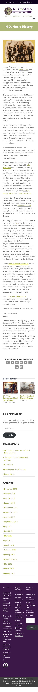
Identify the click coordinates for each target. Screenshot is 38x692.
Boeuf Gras (8, 465)
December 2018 (10, 489)
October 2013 (9, 517)
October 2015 (9, 498)
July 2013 (8, 526)
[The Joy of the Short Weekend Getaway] (27, 387)
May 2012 (8, 564)
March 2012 (9, 568)
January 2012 (9, 573)
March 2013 (9, 545)
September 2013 (11, 522)
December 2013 (10, 508)
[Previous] (4, 392)
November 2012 (10, 559)
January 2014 (9, 503)
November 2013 (10, 512)
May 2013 (8, 536)
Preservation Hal (24, 206)
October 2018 (9, 493)
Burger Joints (9, 474)
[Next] (33, 392)
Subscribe (9, 435)
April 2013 (8, 540)
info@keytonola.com (25, 2)
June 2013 (8, 531)
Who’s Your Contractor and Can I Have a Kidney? (10, 398)
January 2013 (9, 554)
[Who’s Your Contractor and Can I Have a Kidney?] (10, 387)
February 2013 (10, 550)
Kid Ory (26, 191)
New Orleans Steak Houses (15, 469)
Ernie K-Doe (23, 70)
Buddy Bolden (8, 193)
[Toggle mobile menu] (34, 19)
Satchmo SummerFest (17, 296)
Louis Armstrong (24, 193)
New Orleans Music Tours (18, 263)
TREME (18, 223)
